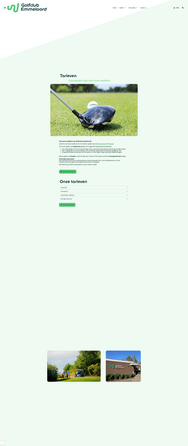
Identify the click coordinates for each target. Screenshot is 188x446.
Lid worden (132, 8)
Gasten (143, 8)
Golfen (121, 8)
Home (115, 8)
